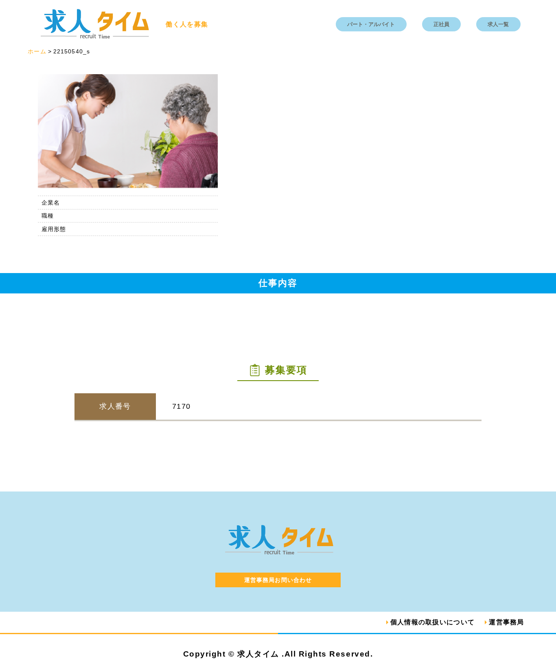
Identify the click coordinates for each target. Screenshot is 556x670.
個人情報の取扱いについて (432, 622)
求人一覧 (498, 24)
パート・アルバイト (371, 24)
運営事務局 (506, 622)
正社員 (441, 24)
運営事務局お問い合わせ (278, 580)
